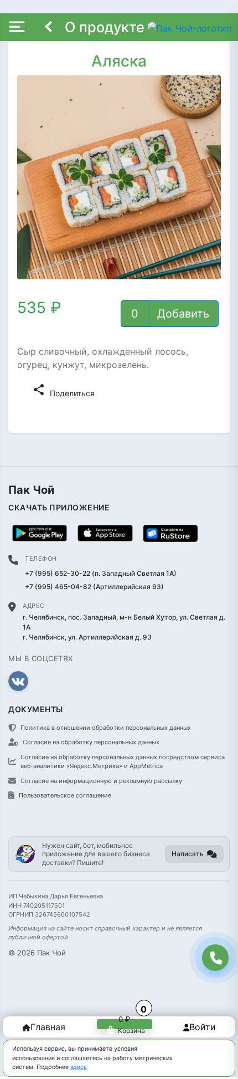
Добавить (183, 313)
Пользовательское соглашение (65, 795)
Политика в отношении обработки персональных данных (105, 728)
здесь (78, 1067)
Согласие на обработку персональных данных (91, 742)
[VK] (18, 681)
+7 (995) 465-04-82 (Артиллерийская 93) (94, 586)
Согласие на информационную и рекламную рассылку (101, 781)
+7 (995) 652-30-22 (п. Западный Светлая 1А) (101, 573)
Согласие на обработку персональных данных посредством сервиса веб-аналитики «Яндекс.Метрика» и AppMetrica (122, 761)
